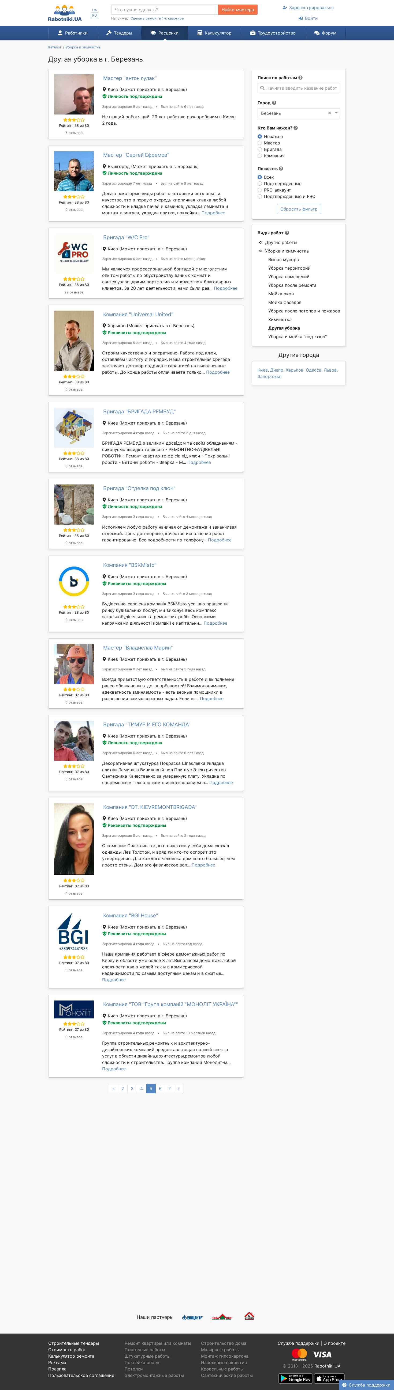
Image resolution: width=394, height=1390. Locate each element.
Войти (311, 18)
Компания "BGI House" (130, 915)
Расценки (168, 33)
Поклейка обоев (142, 1362)
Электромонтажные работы (154, 1375)
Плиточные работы (145, 1349)
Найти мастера (238, 9)
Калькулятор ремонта (71, 1356)
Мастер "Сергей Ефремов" (136, 155)
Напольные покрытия (224, 1362)
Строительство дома (223, 1343)
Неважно (273, 136)
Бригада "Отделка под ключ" (139, 488)
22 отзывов (74, 292)
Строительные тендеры (73, 1343)
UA (94, 10)
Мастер (272, 143)
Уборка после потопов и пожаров (304, 311)
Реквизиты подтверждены (137, 332)
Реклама (57, 1362)
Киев (263, 370)
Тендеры (123, 33)
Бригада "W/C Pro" (126, 237)
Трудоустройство (277, 33)
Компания (274, 155)
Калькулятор (218, 33)
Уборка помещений (289, 276)
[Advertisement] (146, 1244)
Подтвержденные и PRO (289, 196)
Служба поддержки (370, 1385)
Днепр (276, 370)
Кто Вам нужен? (275, 128)
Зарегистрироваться (311, 7)
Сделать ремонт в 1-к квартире (157, 18)
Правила (57, 1369)
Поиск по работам (277, 77)
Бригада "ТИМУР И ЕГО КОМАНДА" (147, 724)
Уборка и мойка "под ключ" (297, 336)
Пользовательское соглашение (81, 1375)
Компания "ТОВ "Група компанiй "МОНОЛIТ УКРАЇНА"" (170, 1004)
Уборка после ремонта (292, 285)
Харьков (294, 370)
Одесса (313, 370)
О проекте (334, 1343)
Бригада (273, 149)
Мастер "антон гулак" (130, 78)
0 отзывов (74, 210)
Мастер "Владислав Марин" (138, 647)
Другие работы (281, 242)
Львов (330, 370)
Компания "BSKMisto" (130, 565)
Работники (76, 33)
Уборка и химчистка (287, 251)
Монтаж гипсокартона (224, 1356)
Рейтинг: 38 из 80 (74, 126)
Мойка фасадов (285, 302)
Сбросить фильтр (299, 209)
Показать (268, 168)
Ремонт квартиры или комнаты (158, 1343)
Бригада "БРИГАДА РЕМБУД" (139, 411)
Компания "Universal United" (138, 314)
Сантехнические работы (227, 1375)
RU (94, 15)
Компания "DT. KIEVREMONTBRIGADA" (150, 807)
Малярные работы (220, 1349)
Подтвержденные (283, 183)
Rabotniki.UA (327, 1366)
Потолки (134, 1369)
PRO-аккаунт (277, 190)
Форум (329, 33)
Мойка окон (281, 293)
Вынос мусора (283, 259)
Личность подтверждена (135, 96)
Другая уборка (284, 328)
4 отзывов (74, 893)
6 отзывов (74, 133)
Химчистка (280, 319)
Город (264, 102)
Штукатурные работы (147, 1356)
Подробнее (213, 212)
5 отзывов (74, 970)
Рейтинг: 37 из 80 (74, 695)
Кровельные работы (222, 1369)
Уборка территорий (289, 268)
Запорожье (269, 376)
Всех (269, 177)
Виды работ (271, 232)
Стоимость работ (67, 1349)
